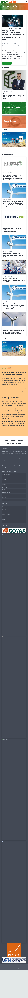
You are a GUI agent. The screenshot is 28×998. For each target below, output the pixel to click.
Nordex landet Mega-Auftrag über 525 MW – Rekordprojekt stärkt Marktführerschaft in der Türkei (13, 204)
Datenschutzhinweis (6, 514)
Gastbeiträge (4, 499)
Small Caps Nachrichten (6, 492)
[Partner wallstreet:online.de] (14, 687)
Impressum (4, 509)
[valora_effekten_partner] (14, 960)
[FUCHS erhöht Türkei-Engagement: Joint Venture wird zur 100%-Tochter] (14, 267)
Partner (3, 519)
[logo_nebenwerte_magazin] (9, 1)
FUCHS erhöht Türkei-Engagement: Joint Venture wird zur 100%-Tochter (14, 280)
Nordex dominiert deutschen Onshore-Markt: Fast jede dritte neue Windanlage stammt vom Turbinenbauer (13, 306)
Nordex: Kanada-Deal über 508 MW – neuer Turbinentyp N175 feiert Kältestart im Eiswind (13, 332)
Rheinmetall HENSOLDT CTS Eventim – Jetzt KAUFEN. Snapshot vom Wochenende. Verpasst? (12, 177)
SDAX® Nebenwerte (6, 484)
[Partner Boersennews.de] (14, 892)
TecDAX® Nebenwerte (6, 479)
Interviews (4, 497)
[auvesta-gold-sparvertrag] (14, 139)
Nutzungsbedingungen (6, 511)
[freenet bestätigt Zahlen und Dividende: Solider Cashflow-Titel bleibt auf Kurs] (14, 217)
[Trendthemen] (14, 122)
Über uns (4, 506)
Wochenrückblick (5, 494)
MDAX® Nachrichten (6, 477)
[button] (23, 1)
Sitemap (3, 522)
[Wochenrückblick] (14, 108)
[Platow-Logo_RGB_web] (14, 950)
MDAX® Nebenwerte (6, 474)
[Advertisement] (14, 983)
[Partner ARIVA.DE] (14, 789)
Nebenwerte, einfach (14, 442)
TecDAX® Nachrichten (6, 482)
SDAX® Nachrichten (6, 487)
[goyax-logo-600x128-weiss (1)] (14, 530)
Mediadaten (4, 516)
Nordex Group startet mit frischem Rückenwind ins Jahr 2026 (13, 255)
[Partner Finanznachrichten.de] (14, 585)
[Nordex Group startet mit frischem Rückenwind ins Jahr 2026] (14, 242)
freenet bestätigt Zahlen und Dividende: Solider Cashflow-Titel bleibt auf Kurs (12, 230)
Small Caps (4, 489)
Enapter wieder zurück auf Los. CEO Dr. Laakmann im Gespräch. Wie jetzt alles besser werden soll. (13, 96)
